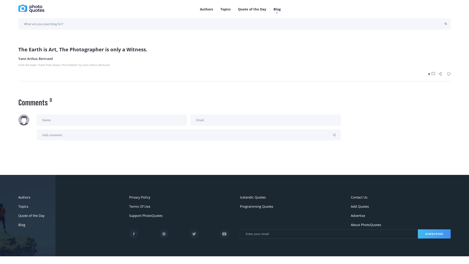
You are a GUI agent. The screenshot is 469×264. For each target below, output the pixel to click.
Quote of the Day (252, 9)
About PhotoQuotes (366, 225)
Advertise (358, 215)
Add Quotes (360, 206)
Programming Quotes (256, 206)
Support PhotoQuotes (146, 215)
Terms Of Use (139, 206)
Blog (277, 9)
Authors (206, 9)
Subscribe (434, 233)
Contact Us (359, 197)
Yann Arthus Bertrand (35, 58)
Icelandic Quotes (253, 197)
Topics (225, 9)
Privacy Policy (139, 197)
